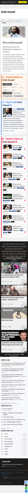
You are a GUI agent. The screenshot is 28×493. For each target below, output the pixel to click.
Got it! (23, 2)
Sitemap (9, 473)
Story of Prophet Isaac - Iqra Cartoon (12, 320)
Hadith (6, 454)
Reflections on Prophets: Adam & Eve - (18, 165)
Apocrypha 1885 (9, 444)
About (2, 472)
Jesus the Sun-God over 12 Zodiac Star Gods (14, 419)
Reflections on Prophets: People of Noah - (18, 186)
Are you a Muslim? (7, 408)
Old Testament (8, 439)
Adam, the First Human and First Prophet (13, 297)
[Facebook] (26, 482)
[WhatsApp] (26, 488)
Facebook (11, 477)
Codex (6, 449)
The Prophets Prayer (8, 417)
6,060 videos (16, 354)
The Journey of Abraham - (17, 147)
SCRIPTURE (7, 431)
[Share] (26, 491)
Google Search (18, 21)
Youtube (25, 477)
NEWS (5, 360)
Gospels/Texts (8, 446)
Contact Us (11, 472)
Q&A (6, 472)
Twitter (18, 477)
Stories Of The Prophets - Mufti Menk (12, 343)
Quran (6, 451)
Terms (17, 472)
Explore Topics (10, 21)
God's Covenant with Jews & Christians (13, 424)
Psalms (6, 436)
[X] (26, 485)
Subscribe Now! (10, 466)
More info (15, 2)
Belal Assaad (8, 142)
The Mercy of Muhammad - (18, 156)
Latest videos (7, 354)
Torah (6, 433)
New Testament (9, 441)
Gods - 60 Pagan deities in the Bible (12, 422)
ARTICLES (6, 406)
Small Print (4, 475)
